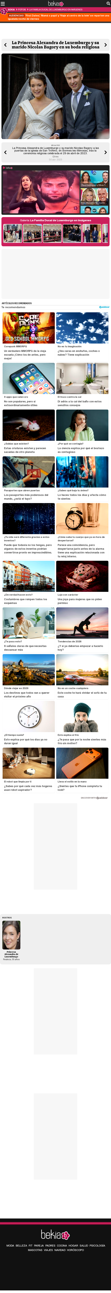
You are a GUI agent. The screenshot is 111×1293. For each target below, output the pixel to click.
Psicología (97, 1245)
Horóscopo (75, 1250)
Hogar (73, 1245)
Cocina (62, 1245)
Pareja (39, 1245)
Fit (31, 1245)
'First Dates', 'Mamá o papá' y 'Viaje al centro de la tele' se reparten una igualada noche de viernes (58, 17)
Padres (50, 1245)
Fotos (22, 9)
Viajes (48, 1250)
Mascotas (35, 1250)
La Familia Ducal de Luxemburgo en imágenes (55, 9)
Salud (84, 1245)
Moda (10, 1245)
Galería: (55, 220)
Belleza (21, 1245)
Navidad (59, 1250)
